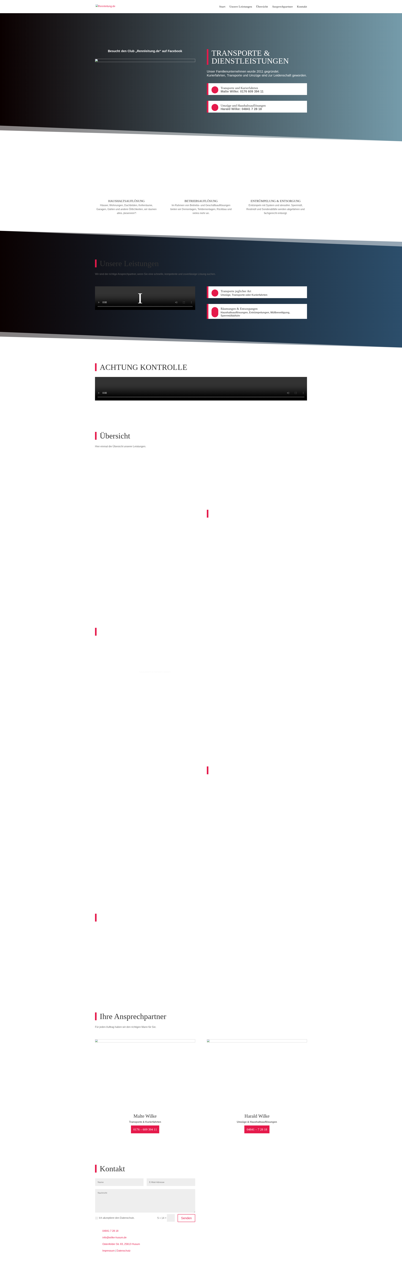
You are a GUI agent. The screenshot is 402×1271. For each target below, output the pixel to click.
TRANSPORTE (119, 468)
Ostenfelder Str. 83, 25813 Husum (121, 1244)
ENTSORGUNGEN (282, 468)
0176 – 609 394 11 (145, 1129)
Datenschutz (123, 1250)
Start (222, 6)
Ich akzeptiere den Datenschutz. (117, 1218)
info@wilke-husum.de (114, 1237)
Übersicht (262, 6)
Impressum (108, 1250)
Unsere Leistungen (240, 6)
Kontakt (302, 6)
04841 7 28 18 (110, 1231)
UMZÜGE (228, 468)
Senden (186, 1218)
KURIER (173, 468)
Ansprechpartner (282, 6)
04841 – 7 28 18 (257, 1129)
